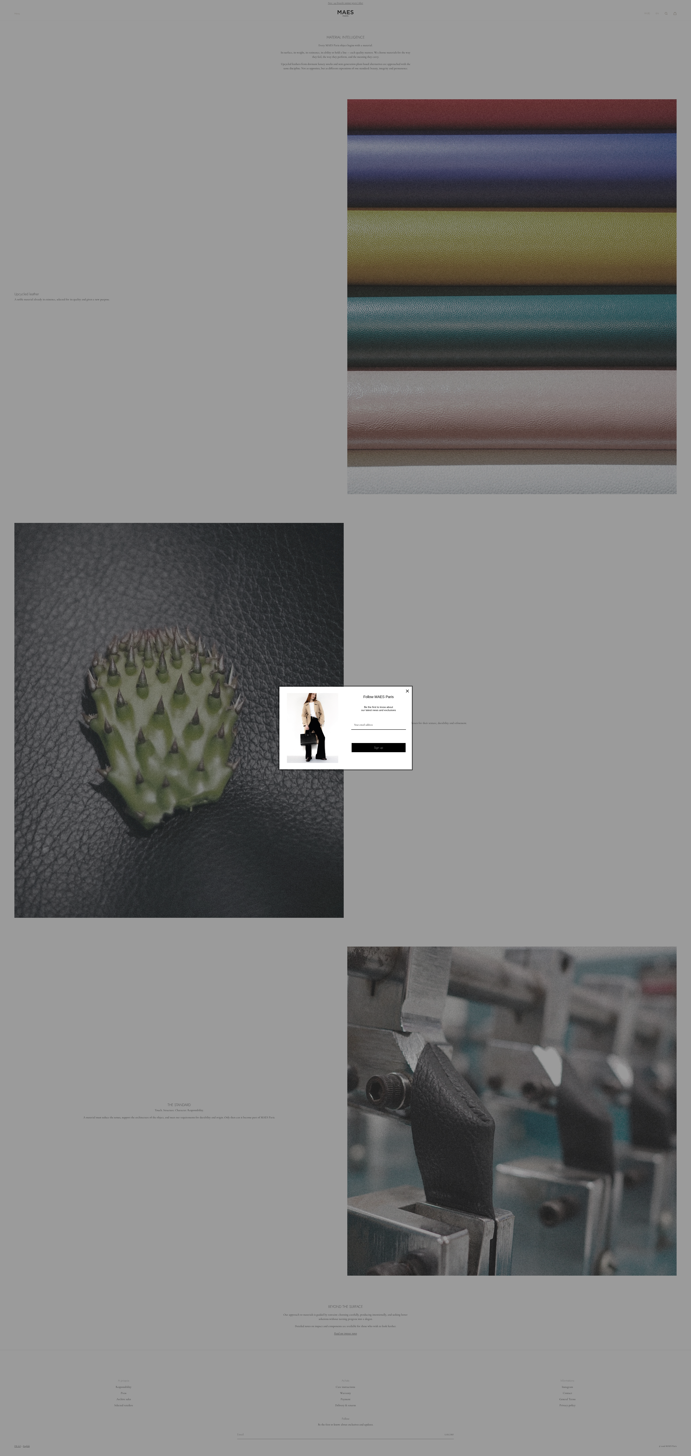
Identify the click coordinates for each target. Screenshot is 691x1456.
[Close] (407, 691)
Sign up (378, 748)
